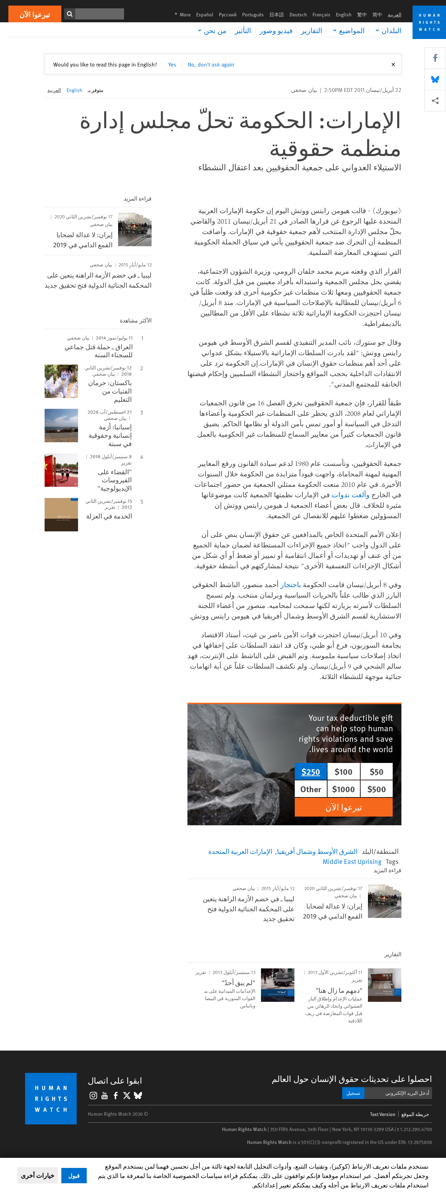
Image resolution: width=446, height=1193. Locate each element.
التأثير (243, 30)
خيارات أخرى (37, 1175)
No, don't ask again (211, 64)
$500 (376, 789)
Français (321, 14)
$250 (310, 771)
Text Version (382, 1114)
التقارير (311, 30)
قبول (74, 1175)
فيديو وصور (276, 30)
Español (204, 14)
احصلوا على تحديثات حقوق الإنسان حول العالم (352, 1078)
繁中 (362, 14)
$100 (343, 771)
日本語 (276, 14)
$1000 (343, 789)
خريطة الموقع (415, 1114)
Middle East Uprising (352, 861)
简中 (377, 14)
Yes (172, 64)
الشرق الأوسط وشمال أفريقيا (317, 851)
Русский (228, 14)
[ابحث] (69, 14)
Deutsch (298, 14)
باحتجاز (290, 584)
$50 (377, 771)
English (344, 14)
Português (253, 14)
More (180, 14)
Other (310, 789)
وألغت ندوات (351, 494)
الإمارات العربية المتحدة (240, 851)
